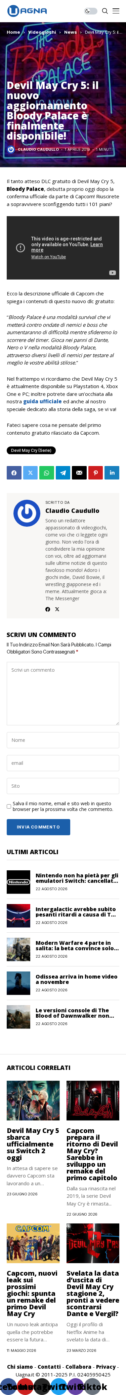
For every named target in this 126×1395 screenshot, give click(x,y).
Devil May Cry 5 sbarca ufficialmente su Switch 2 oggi (33, 1144)
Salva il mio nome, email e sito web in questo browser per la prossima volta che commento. (63, 806)
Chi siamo (20, 1366)
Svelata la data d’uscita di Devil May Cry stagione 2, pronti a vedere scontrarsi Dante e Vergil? (93, 1293)
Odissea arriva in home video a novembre (77, 979)
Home (13, 32)
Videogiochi (42, 32)
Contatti (49, 1366)
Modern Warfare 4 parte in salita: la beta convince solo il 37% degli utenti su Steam (77, 948)
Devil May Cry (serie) (31, 450)
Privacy (106, 1366)
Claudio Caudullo (38, 149)
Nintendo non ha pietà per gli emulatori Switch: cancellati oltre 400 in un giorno (77, 881)
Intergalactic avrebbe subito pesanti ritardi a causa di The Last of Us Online (77, 914)
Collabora (78, 1366)
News (70, 32)
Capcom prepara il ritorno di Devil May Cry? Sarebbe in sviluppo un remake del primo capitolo (92, 1154)
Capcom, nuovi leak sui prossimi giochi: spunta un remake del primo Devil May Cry (32, 1293)
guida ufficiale (42, 401)
